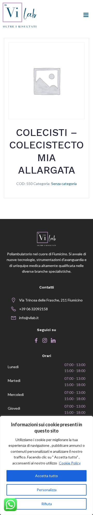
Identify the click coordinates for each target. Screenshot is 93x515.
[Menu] (86, 15)
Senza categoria (64, 183)
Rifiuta (46, 504)
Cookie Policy (70, 463)
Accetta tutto (46, 475)
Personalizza (47, 489)
